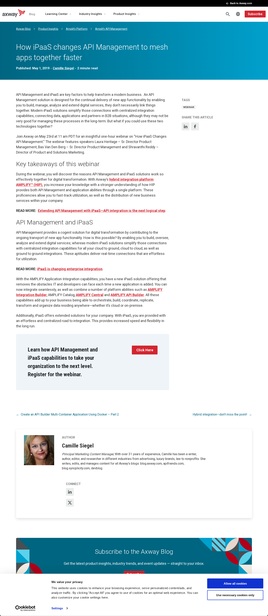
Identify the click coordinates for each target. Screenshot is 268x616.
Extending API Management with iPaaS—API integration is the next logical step (101, 211)
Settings (57, 608)
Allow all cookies (235, 583)
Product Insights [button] (124, 14)
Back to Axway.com (241, 3)
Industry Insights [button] (90, 14)
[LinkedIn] (186, 126)
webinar (188, 107)
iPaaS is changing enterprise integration (69, 269)
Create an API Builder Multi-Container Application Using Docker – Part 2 (70, 414)
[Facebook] (195, 126)
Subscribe (255, 14)
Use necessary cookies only (235, 595)
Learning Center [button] (56, 14)
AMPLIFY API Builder (127, 295)
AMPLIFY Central (89, 295)
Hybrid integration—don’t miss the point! (220, 414)
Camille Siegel (63, 68)
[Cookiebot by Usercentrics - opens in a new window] (25, 608)
